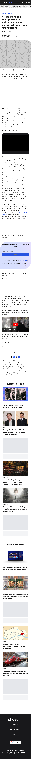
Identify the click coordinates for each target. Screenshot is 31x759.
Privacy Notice (23, 260)
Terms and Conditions (15, 729)
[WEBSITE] (17, 357)
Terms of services (21, 259)
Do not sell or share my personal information (15, 736)
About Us (15, 724)
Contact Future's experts (15, 727)
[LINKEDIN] (14, 357)
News (20, 37)
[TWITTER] (11, 357)
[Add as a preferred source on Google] (15, 742)
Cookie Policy (15, 734)
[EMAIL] (19, 357)
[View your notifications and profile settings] (22, 2)
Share (6, 69)
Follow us (17, 69)
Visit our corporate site (19, 750)
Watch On (6, 329)
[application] (15, 142)
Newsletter (25, 69)
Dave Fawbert (8, 35)
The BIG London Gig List (18, 6)
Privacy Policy (15, 732)
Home (4, 13)
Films (10, 13)
